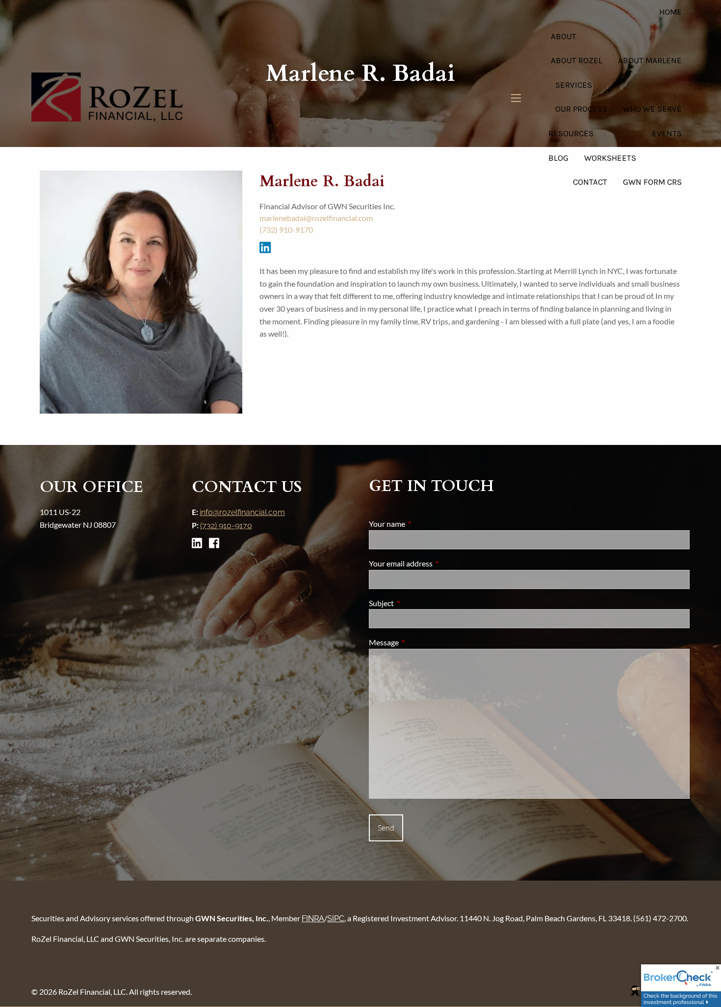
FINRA (313, 918)
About (563, 36)
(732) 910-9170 (286, 229)
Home (670, 12)
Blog (558, 158)
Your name (422, 523)
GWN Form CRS (652, 182)
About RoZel (576, 60)
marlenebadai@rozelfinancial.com (316, 217)
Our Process (581, 109)
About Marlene (650, 60)
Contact (590, 182)
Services (573, 85)
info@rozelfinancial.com (242, 512)
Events (667, 133)
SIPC (335, 918)
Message (419, 642)
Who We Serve (652, 109)
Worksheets (610, 158)
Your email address (436, 563)
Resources (570, 133)
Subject (416, 603)
